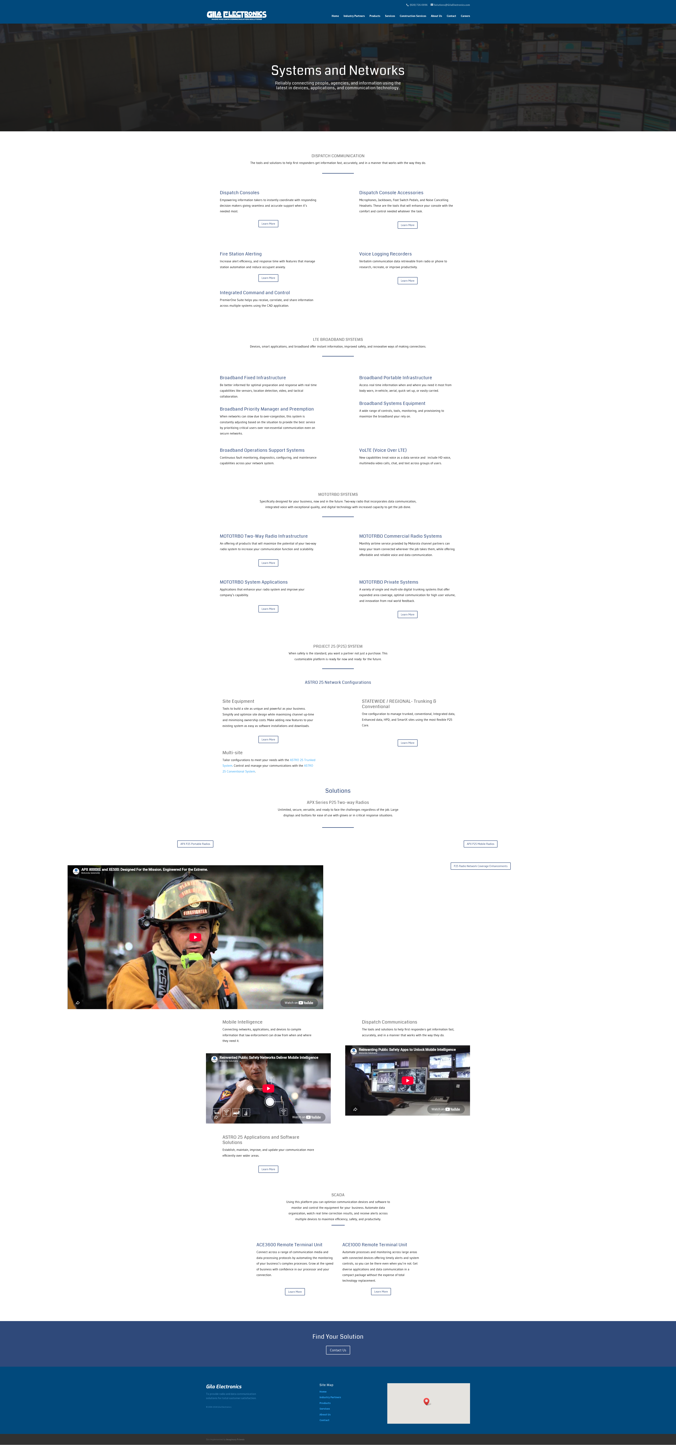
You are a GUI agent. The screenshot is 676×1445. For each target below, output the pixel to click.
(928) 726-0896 (418, 5)
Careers (465, 16)
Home (335, 16)
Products (375, 16)
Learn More (268, 223)
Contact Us (338, 1350)
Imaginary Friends (235, 1439)
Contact (451, 16)
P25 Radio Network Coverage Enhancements (481, 866)
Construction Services (413, 16)
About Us (436, 16)
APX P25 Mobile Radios (480, 844)
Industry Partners (354, 16)
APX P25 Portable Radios (195, 844)
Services (390, 16)
